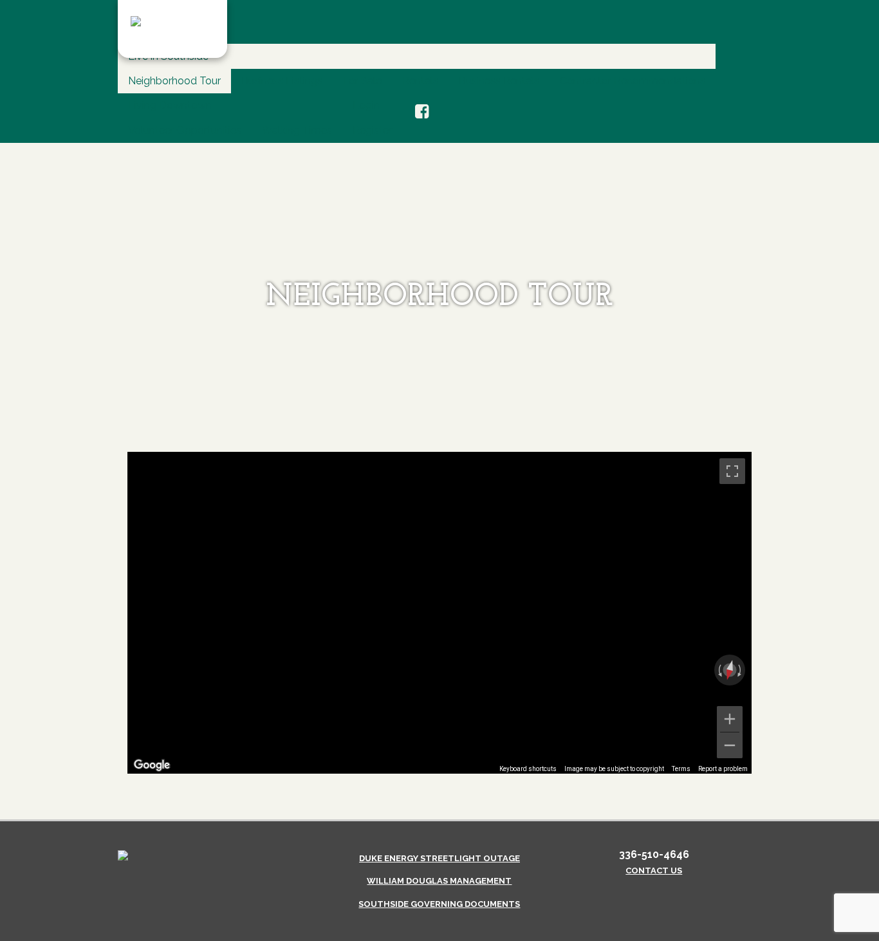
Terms (681, 768)
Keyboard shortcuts (528, 768)
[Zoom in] (730, 719)
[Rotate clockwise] (740, 670)
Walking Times (297, 130)
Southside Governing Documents (439, 904)
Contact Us (653, 870)
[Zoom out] (730, 745)
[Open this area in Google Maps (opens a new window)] (152, 765)
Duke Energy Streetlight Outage (439, 858)
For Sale (362, 81)
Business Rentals (499, 81)
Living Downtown (170, 105)
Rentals (420, 81)
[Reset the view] (729, 670)
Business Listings (281, 81)
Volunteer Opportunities (184, 130)
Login (366, 105)
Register (372, 130)
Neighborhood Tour (174, 81)
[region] (439, 613)
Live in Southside (168, 56)
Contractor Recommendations (632, 81)
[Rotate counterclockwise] (718, 670)
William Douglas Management (439, 881)
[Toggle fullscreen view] (732, 471)
